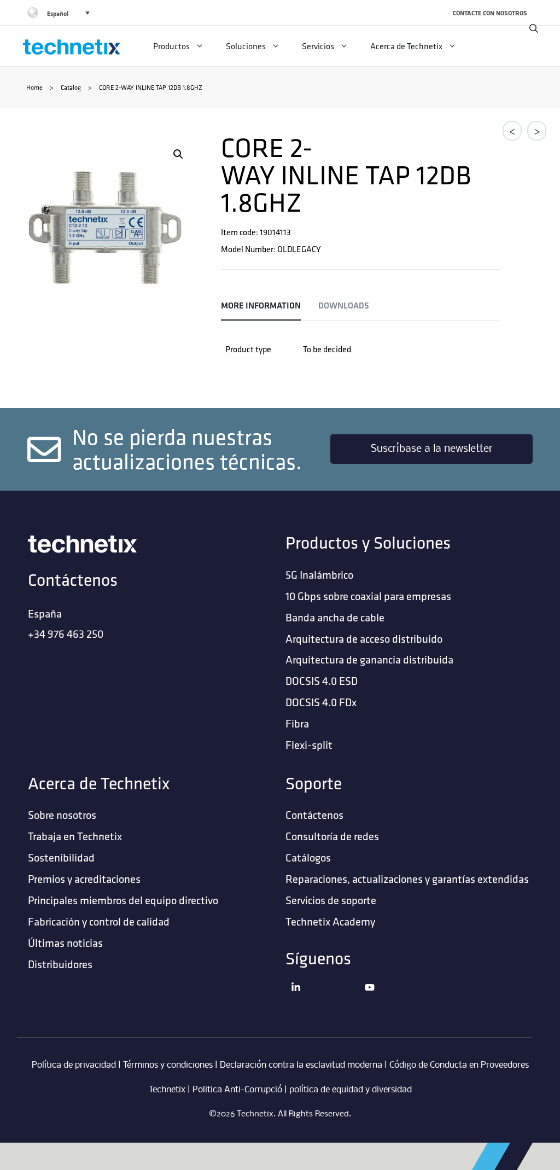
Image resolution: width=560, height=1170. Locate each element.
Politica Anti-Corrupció (237, 1090)
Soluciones (246, 45)
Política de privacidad (74, 1065)
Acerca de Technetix (406, 45)
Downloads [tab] (343, 305)
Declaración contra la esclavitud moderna (301, 1065)
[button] (178, 154)
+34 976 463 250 (65, 634)
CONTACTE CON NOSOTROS (490, 13)
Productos (171, 45)
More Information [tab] (261, 305)
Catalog (71, 87)
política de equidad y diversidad (350, 1090)
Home (34, 87)
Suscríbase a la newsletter (432, 449)
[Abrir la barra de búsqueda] (533, 28)
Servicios (318, 45)
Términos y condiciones (168, 1065)
